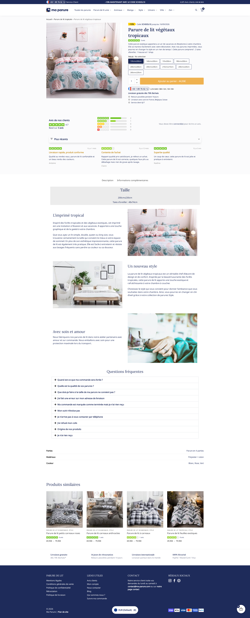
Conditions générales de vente (60, 584)
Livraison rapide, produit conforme (66, 152)
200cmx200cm (135, 67)
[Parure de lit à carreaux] (145, 509)
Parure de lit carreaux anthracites (103, 533)
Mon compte (93, 584)
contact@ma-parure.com (139, 586)
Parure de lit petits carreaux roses (63, 533)
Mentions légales (54, 580)
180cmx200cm (181, 61)
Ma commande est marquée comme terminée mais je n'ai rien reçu (90, 404)
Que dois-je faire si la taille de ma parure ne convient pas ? (86, 392)
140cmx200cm (151, 61)
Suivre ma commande (97, 598)
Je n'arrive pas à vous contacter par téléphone (80, 416)
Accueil (49, 19)
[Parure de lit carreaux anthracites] (105, 509)
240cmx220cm (184, 67)
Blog (89, 591)
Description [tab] (107, 180)
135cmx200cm (135, 61)
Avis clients (92, 580)
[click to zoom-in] (84, 60)
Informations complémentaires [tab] (132, 180)
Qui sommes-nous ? (96, 595)
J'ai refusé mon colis (67, 423)
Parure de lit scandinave (57, 530)
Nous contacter (94, 587)
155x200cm (166, 61)
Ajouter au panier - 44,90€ (172, 81)
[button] (137, 79)
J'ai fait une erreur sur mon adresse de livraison (80, 398)
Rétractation (51, 591)
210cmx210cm (167, 67)
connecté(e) (178, 124)
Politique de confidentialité (58, 587)
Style (71, 530)
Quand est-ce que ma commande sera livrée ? (80, 379)
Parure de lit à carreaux (138, 533)
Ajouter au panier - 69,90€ (64, 546)
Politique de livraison (55, 595)
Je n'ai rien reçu (65, 435)
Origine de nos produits (69, 429)
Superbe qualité (162, 152)
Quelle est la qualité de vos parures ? (75, 386)
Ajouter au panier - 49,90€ (185, 546)
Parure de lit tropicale (63, 19)
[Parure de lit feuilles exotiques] (185, 509)
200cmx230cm (151, 67)
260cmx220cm (135, 72)
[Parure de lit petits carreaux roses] (64, 509)
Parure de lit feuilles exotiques (182, 533)
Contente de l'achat (111, 152)
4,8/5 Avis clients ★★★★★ (192, 2)
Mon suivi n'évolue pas (68, 410)
